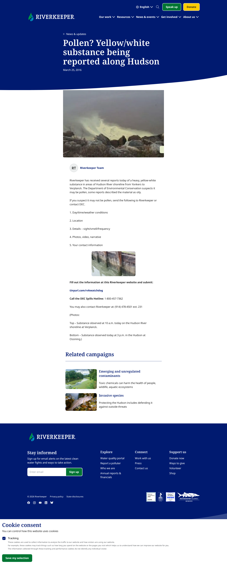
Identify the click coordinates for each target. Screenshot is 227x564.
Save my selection (17, 558)
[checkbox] (4, 537)
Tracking (13, 538)
